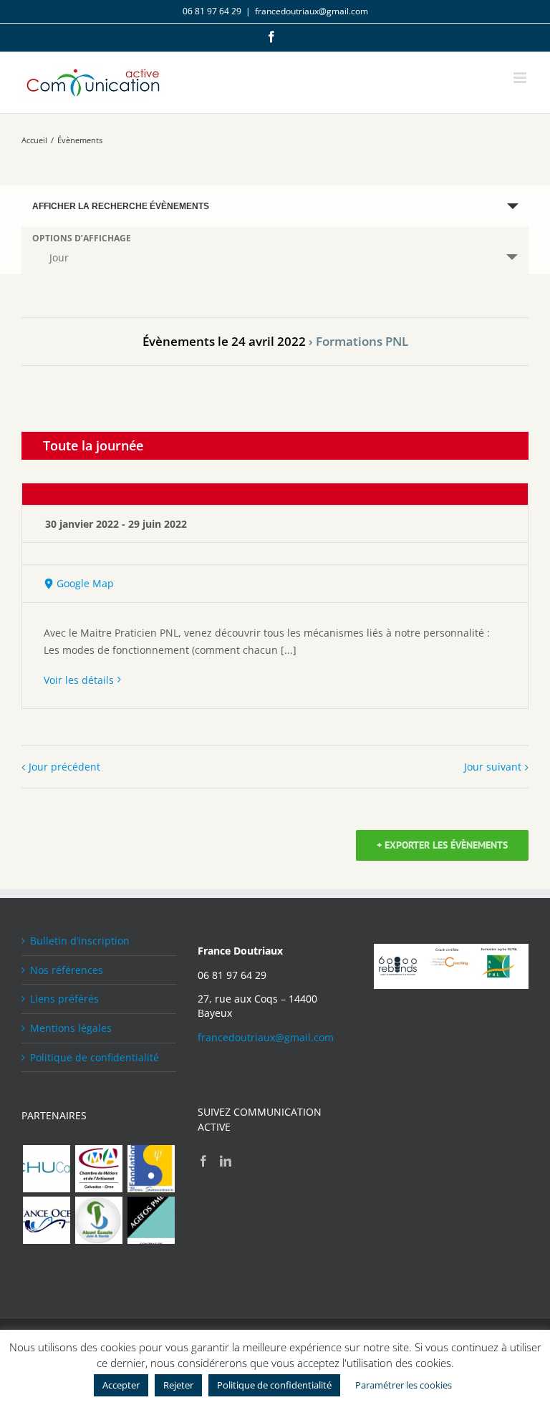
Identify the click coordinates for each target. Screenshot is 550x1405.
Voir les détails (79, 680)
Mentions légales (71, 1028)
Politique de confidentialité (94, 1057)
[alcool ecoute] (98, 1220)
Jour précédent (64, 766)
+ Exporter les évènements (442, 845)
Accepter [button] (121, 1385)
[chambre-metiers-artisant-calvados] (98, 1168)
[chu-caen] (46, 1168)
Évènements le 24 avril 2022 (224, 341)
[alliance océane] (46, 1220)
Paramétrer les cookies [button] (403, 1385)
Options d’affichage (81, 238)
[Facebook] (203, 1161)
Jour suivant (492, 766)
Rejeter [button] (178, 1385)
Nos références (66, 970)
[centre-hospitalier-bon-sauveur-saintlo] (150, 1168)
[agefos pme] (150, 1220)
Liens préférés (64, 998)
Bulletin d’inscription (80, 940)
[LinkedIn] (225, 1161)
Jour (59, 257)
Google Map (85, 583)
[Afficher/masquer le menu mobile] (521, 77)
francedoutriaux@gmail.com (311, 11)
